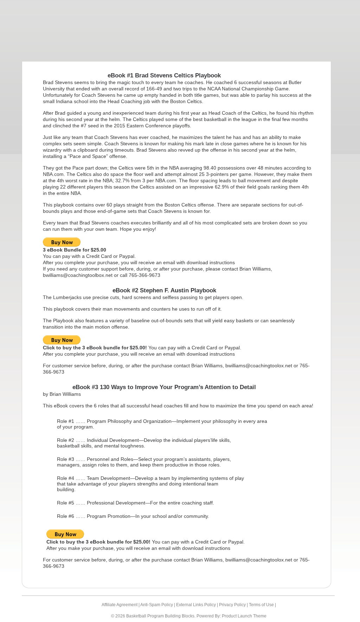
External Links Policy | (197, 604)
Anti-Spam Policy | (158, 604)
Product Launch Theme (244, 616)
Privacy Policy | (234, 604)
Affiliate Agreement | (121, 604)
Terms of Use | (262, 604)
